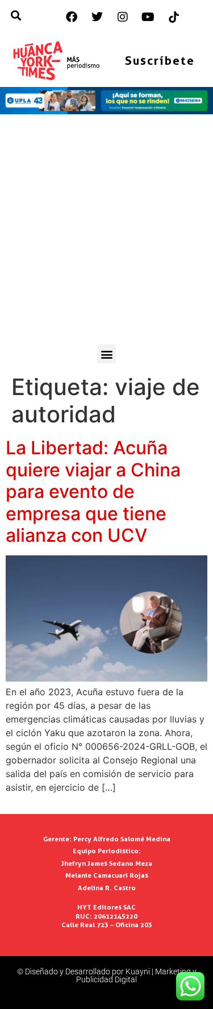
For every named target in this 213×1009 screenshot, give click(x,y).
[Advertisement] (106, 232)
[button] (106, 353)
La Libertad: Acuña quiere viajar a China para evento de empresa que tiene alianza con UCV (93, 491)
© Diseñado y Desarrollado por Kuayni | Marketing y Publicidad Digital (107, 975)
